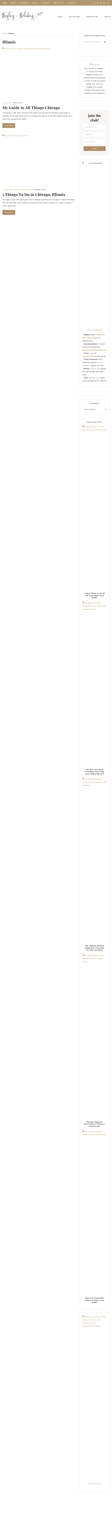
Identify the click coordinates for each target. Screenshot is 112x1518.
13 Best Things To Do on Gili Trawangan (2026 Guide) (94, 595)
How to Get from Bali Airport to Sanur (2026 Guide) (94, 1300)
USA (10, 103)
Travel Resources (94, 330)
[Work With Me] (94, 1397)
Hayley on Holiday (22, 16)
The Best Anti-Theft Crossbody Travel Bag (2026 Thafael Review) (94, 771)
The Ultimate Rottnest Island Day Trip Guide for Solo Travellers (94, 948)
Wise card (96, 368)
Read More (9, 125)
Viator (92, 353)
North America (14, 190)
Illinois (5, 103)
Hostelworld (87, 350)
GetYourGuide (88, 356)
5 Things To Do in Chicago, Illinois (33, 194)
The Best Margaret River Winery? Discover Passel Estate (94, 1124)
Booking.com (100, 350)
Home (4, 33)
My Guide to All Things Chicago (31, 107)
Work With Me (94, 1484)
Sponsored (25, 190)
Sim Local (96, 378)
